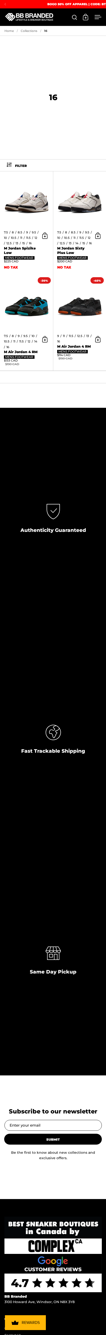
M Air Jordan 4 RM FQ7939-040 (26, 323)
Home (9, 31)
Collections (29, 31)
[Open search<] (74, 17)
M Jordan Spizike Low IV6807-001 (26, 223)
